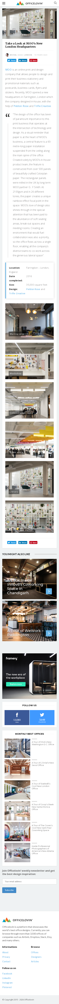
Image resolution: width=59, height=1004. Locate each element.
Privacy (6, 956)
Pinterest (7, 987)
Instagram (7, 982)
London (28, 55)
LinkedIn (6, 978)
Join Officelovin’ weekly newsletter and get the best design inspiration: (28, 872)
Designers (36, 956)
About (5, 952)
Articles (35, 961)
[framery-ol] (29, 676)
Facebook (7, 973)
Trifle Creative (42, 106)
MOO (8, 69)
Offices (34, 952)
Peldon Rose (21, 106)
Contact (6, 961)
